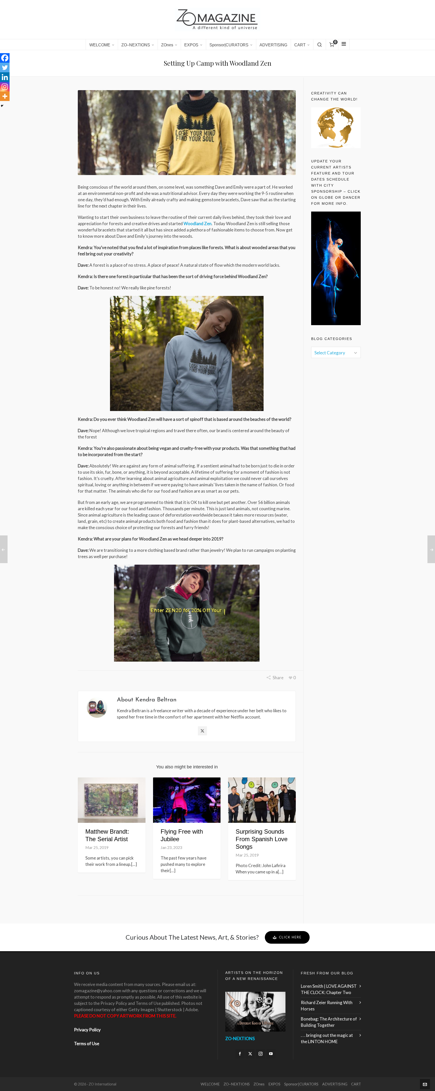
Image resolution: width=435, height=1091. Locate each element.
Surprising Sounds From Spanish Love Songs (261, 839)
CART (356, 1084)
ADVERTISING (334, 1084)
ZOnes (259, 1084)
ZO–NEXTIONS (237, 1084)
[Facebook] (5, 58)
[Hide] (2, 106)
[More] (5, 96)
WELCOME (210, 1084)
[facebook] (239, 1053)
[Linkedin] (5, 77)
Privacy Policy (87, 1029)
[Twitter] (5, 67)
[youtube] (270, 1053)
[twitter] (250, 1053)
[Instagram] (5, 86)
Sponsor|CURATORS (301, 1084)
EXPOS (274, 1084)
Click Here (290, 937)
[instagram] (260, 1053)
